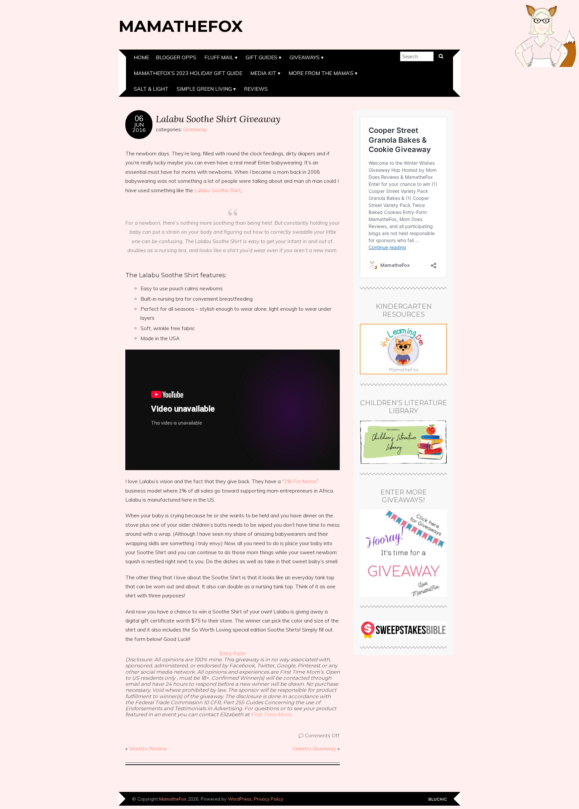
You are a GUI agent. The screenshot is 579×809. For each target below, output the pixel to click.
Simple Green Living (204, 89)
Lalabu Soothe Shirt (217, 190)
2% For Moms (300, 481)
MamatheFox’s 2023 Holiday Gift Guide (188, 73)
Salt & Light (151, 89)
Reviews (256, 89)
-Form (239, 653)
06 (139, 118)
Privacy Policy (268, 799)
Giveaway (195, 129)
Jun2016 (139, 127)
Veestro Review (148, 748)
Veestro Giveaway (314, 748)
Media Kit (263, 73)
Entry (225, 653)
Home (141, 57)
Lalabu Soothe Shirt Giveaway (218, 119)
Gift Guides (261, 57)
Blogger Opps (176, 57)
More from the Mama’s (320, 73)
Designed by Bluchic (438, 799)
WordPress (240, 799)
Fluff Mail (219, 57)
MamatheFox (181, 26)
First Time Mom (271, 714)
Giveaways (305, 57)
